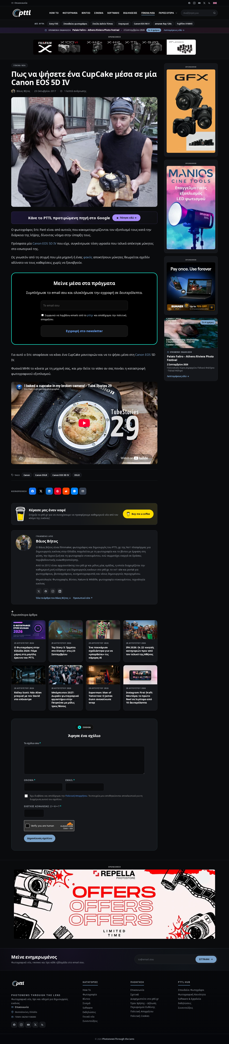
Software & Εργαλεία (189, 998)
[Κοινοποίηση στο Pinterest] (57, 491)
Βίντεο (86, 12)
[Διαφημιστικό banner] (114, 47)
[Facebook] (189, 3)
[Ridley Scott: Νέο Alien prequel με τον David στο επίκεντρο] (28, 674)
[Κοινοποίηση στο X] (40, 491)
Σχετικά (134, 994)
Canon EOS (143, 355)
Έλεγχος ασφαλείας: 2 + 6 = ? (42, 806)
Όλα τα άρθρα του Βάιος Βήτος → (53, 597)
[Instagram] (194, 3)
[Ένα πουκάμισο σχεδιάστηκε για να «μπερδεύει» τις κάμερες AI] (103, 629)
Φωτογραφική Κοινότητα (192, 994)
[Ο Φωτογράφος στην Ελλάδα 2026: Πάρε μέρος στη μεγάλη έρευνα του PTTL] (28, 629)
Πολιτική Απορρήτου (76, 795)
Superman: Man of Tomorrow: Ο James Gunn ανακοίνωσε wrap (100, 697)
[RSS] (209, 3)
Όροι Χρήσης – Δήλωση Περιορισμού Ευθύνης (143, 1005)
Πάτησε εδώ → (128, 217)
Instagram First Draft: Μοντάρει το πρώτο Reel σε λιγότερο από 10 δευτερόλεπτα (139, 697)
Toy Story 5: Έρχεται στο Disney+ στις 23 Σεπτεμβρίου (63, 651)
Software (113, 12)
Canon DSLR (41, 475)
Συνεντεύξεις (90, 1021)
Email (70, 780)
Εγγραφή (204, 959)
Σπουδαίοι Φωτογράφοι (191, 989)
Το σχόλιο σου (32, 743)
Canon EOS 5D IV (44, 243)
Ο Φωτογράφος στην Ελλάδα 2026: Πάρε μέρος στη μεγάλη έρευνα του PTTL (26, 652)
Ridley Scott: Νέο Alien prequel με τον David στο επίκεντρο (28, 696)
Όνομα (29, 780)
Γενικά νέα (148, 12)
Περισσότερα (166, 12)
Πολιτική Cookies (139, 1015)
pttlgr (90, 315)
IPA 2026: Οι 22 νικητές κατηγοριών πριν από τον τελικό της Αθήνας (140, 651)
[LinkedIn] (60, 591)
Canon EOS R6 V (142, 23)
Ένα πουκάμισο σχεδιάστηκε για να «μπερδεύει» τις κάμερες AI (101, 652)
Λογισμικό (123, 23)
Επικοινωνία (22, 1007)
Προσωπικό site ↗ (83, 597)
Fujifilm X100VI (184, 23)
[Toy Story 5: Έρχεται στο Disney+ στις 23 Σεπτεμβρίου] (66, 629)
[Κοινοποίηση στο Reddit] (66, 491)
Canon (27, 475)
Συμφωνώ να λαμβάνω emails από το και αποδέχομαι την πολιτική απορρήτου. (83, 317)
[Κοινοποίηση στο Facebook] (32, 491)
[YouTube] (199, 3)
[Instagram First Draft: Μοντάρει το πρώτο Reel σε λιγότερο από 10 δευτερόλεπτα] (140, 674)
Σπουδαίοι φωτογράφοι (75, 23)
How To (54, 12)
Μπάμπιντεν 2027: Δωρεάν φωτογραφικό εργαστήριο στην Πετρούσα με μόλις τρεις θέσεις (65, 699)
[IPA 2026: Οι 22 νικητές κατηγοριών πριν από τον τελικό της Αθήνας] (140, 629)
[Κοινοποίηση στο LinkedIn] (49, 491)
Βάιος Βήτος (23, 91)
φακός (87, 257)
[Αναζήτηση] (214, 12)
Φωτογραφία (70, 12)
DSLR (77, 475)
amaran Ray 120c (163, 23)
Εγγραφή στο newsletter (84, 331)
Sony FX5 (53, 23)
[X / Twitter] (39, 591)
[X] (204, 3)
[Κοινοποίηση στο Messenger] (74, 491)
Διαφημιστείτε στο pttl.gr (144, 998)
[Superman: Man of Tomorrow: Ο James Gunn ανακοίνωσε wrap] (103, 674)
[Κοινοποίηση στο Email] (82, 491)
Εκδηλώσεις (130, 12)
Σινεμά (98, 12)
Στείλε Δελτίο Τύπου (103, 23)
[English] (215, 3)
